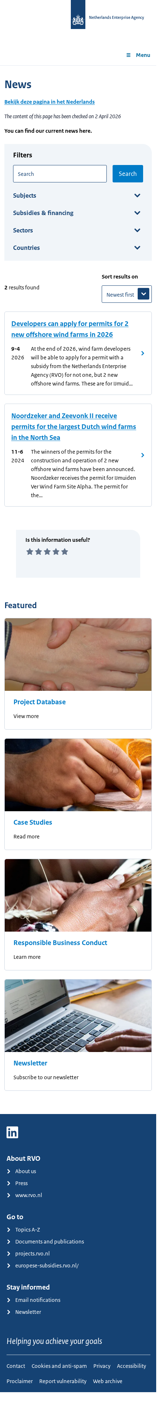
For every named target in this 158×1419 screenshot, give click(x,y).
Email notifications (37, 1299)
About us (25, 1171)
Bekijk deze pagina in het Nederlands (49, 101)
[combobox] (60, 173)
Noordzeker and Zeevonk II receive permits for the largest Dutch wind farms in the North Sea (73, 427)
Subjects (24, 195)
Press (21, 1183)
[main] (78, 589)
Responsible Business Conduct (60, 943)
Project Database (39, 702)
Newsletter (30, 1063)
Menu (143, 54)
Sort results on (120, 276)
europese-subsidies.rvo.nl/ (46, 1265)
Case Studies (32, 822)
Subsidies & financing (43, 213)
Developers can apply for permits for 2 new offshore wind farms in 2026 (70, 329)
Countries (26, 248)
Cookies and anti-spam (59, 1365)
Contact (16, 1365)
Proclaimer (20, 1381)
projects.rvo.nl (32, 1253)
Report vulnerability (62, 1381)
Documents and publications (49, 1241)
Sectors (23, 230)
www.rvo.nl (28, 1195)
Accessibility (131, 1365)
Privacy (101, 1365)
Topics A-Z (27, 1229)
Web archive (107, 1381)
